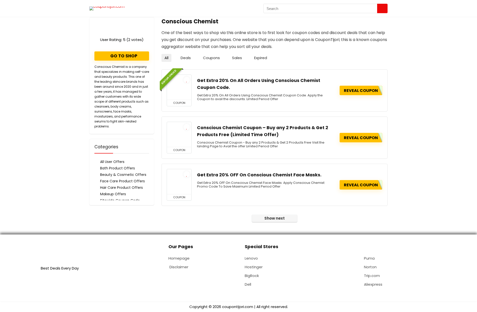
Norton (370, 267)
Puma (369, 258)
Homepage (179, 258)
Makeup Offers (113, 194)
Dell (248, 284)
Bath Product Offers (117, 168)
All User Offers (112, 161)
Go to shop (123, 56)
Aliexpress (373, 284)
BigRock (252, 275)
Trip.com (372, 275)
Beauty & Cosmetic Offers (123, 174)
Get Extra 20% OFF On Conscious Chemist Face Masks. (259, 175)
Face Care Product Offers (122, 181)
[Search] (382, 8)
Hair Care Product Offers (121, 187)
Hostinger (254, 267)
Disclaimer (178, 267)
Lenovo (251, 258)
